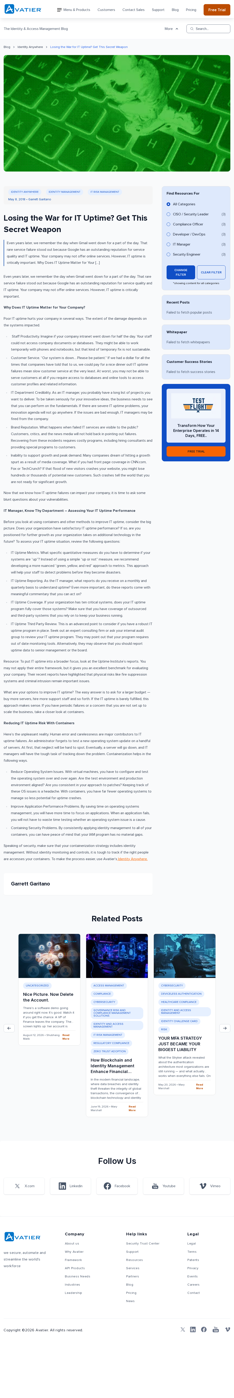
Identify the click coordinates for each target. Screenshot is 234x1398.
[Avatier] (23, 9)
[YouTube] (215, 1329)
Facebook (122, 1186)
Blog (175, 10)
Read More (65, 1037)
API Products (75, 1268)
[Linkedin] (193, 1329)
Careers (193, 1284)
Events (192, 1276)
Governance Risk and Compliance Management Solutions (112, 1013)
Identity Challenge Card (179, 1021)
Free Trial (217, 10)
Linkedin (76, 1186)
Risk (164, 1029)
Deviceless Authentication (181, 994)
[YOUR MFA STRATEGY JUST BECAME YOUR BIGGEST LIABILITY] (184, 956)
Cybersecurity (104, 1002)
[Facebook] (204, 1329)
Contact (193, 1293)
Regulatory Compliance (111, 1043)
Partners (132, 1276)
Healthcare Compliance (179, 1002)
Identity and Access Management (108, 1025)
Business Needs (77, 1276)
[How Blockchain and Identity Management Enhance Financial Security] (117, 956)
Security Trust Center (143, 1243)
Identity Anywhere (30, 47)
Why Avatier (74, 1251)
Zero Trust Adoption (109, 1051)
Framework (73, 1260)
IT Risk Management (104, 192)
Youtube (169, 1186)
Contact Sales (133, 10)
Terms (192, 1251)
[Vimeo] (227, 1329)
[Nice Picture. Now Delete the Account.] (49, 956)
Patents (193, 1260)
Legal (191, 1243)
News (130, 1301)
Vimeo (215, 1186)
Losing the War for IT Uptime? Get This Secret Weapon (89, 47)
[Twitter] (182, 1329)
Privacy (193, 1268)
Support (158, 10)
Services (133, 1268)
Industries (72, 1284)
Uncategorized (37, 985)
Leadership (73, 1293)
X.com (30, 1186)
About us (72, 1243)
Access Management (108, 985)
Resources (134, 1260)
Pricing (191, 10)
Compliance (102, 994)
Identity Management (64, 192)
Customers (106, 10)
